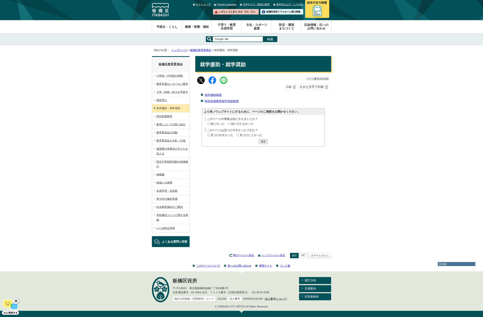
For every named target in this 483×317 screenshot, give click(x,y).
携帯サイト (265, 265)
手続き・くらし (167, 26)
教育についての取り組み (170, 124)
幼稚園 (160, 174)
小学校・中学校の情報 (169, 75)
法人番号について (275, 298)
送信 (263, 141)
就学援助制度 (213, 94)
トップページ (179, 50)
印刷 (288, 87)
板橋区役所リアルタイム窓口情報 (283, 11)
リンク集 (285, 265)
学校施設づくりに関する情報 (172, 217)
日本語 (443, 264)
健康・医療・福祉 (197, 26)
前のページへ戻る (243, 255)
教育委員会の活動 (167, 132)
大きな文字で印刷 (312, 86)
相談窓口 (161, 100)
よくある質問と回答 (174, 241)
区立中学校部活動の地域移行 (172, 164)
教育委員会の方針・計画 (170, 140)
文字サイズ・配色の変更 (256, 4)
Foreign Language (226, 4)
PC (303, 255)
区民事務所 (312, 296)
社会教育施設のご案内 (169, 206)
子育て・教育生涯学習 (227, 26)
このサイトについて (208, 265)
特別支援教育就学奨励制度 (222, 101)
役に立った (218, 123)
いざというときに (238, 11)
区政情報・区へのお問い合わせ (316, 26)
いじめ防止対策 (165, 228)
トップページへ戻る (273, 255)
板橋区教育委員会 (200, 50)
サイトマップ (203, 4)
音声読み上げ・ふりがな (289, 4)
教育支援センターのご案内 (172, 83)
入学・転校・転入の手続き (172, 91)
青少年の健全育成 (167, 198)
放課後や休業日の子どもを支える (172, 151)
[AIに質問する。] (10, 306)
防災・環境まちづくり (286, 26)
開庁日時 (310, 280)
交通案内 (310, 288)
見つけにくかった (251, 135)
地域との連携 (164, 182)
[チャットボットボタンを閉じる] (16, 301)
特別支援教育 (164, 116)
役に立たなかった (242, 123)
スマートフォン (319, 255)
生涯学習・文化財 (167, 190)
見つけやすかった (222, 135)
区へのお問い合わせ (239, 265)
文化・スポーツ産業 (256, 26)
